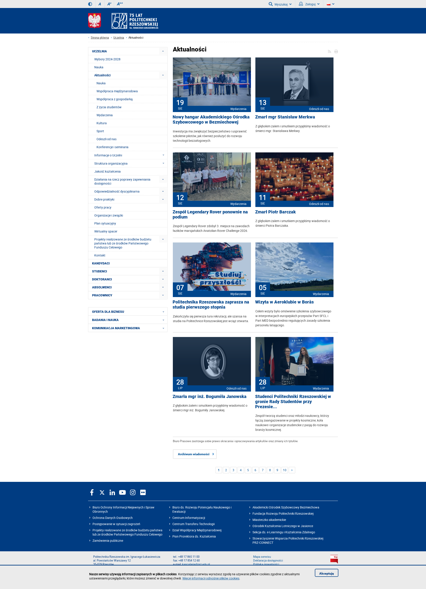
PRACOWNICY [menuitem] (102, 295)
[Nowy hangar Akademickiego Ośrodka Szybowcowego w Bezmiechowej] (212, 82)
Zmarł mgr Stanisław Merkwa (285, 117)
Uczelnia (118, 37)
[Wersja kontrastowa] (90, 4)
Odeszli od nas (319, 109)
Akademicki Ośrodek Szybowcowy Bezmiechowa (285, 507)
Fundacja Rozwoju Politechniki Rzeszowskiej (283, 513)
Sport (100, 131)
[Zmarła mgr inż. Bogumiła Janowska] (212, 361)
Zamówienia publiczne (108, 540)
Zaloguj (310, 4)
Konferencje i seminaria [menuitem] (112, 147)
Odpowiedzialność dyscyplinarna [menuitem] (117, 191)
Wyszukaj (281, 4)
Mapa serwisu (262, 557)
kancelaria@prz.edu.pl (196, 564)
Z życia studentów (109, 107)
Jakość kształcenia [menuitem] (107, 171)
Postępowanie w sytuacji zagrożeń (116, 524)
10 (284, 470)
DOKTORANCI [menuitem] (102, 279)
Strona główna (100, 37)
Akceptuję (326, 573)
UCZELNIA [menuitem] (99, 51)
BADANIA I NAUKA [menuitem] (105, 320)
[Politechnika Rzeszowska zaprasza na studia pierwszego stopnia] (212, 267)
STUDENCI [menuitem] (99, 271)
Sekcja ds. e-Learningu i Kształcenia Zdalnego (283, 532)
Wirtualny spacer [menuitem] (105, 231)
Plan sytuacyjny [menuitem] (105, 223)
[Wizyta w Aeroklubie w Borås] (294, 267)
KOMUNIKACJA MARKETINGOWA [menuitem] (116, 328)
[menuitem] (163, 51)
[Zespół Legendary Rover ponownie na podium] (212, 177)
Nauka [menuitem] (98, 67)
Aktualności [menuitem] (102, 75)
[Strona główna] (123, 21)
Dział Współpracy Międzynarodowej (196, 530)
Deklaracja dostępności (268, 560)
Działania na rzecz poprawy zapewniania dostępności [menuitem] (122, 181)
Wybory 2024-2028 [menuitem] (107, 59)
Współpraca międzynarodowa (117, 91)
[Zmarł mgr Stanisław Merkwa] (294, 82)
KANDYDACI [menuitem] (101, 263)
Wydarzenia (238, 109)
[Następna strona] (292, 470)
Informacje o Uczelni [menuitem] (108, 155)
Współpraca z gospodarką (115, 99)
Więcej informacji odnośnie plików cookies (210, 578)
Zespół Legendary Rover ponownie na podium (210, 214)
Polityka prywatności (266, 564)
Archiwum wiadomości (193, 454)
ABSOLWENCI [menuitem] (102, 287)
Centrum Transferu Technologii (193, 524)
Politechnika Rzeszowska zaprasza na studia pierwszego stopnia (211, 304)
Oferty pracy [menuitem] (102, 207)
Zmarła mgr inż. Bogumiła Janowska (210, 396)
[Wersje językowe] (330, 4)
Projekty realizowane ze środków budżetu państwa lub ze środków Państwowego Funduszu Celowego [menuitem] (122, 243)
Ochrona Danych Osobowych (113, 518)
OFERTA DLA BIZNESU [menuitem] (108, 311)
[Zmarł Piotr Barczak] (294, 177)
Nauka (101, 83)
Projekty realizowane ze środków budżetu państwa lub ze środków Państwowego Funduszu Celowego (127, 532)
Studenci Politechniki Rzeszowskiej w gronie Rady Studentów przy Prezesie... (293, 401)
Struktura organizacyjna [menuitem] (111, 163)
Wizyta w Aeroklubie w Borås (284, 302)
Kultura (102, 123)
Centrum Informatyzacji (188, 518)
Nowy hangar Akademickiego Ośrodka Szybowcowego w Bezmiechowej (211, 119)
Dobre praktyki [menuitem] (104, 199)
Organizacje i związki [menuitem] (108, 215)
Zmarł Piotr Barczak (275, 212)
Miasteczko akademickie (269, 520)
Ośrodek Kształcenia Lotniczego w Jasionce (282, 526)
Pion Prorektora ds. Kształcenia (194, 536)
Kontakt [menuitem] (99, 255)
